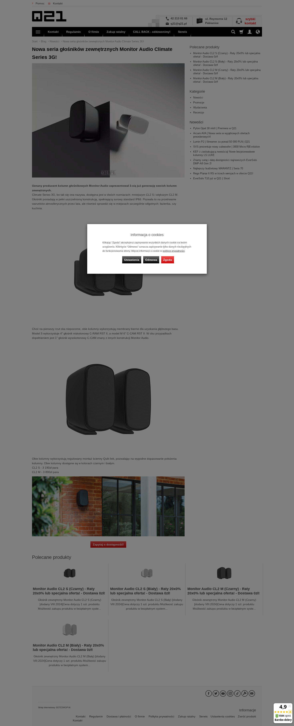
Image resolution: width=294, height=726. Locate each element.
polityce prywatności (174, 251)
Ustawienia (131, 259)
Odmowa (151, 259)
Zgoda (167, 259)
